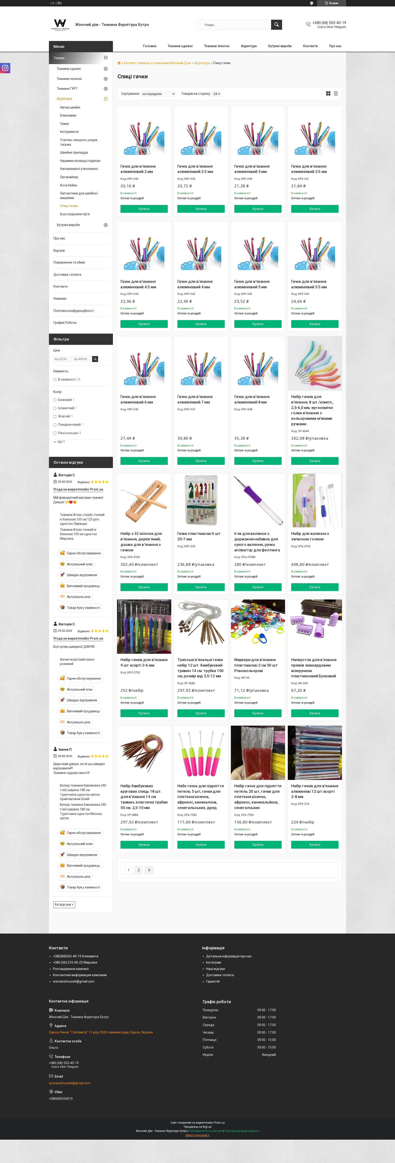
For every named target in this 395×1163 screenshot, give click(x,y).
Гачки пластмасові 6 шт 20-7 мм (199, 536)
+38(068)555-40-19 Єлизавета (75, 956)
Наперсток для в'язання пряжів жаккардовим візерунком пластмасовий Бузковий (313, 667)
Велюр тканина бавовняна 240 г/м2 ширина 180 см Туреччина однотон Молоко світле (83, 811)
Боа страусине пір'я (75, 214)
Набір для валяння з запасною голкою (310, 536)
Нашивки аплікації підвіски (80, 161)
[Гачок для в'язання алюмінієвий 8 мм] (258, 363)
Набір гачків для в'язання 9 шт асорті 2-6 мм (144, 662)
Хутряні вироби (280, 46)
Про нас (335, 46)
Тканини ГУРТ (67, 88)
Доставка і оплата (67, 274)
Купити (144, 209)
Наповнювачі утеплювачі (79, 169)
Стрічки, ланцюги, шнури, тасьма (79, 142)
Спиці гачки (69, 206)
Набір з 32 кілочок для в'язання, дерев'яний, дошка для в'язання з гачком (141, 541)
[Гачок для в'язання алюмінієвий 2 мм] (144, 133)
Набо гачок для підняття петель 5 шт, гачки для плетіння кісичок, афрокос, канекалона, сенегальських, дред (200, 797)
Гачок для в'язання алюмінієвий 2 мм (137, 169)
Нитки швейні (70, 107)
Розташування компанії (71, 969)
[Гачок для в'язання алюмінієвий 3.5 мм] (315, 133)
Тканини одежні (180, 46)
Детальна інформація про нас (229, 956)
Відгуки (59, 250)
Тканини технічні (217, 46)
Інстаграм (213, 962)
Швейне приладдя (74, 152)
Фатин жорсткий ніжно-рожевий (77, 662)
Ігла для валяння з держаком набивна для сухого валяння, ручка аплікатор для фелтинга (257, 541)
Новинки (59, 298)
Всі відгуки (63, 904)
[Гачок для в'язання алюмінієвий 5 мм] (258, 248)
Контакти (310, 46)
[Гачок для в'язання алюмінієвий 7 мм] (201, 363)
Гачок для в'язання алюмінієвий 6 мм (137, 399)
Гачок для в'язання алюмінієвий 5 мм (251, 284)
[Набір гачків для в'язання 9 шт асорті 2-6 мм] (144, 626)
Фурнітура (249, 46)
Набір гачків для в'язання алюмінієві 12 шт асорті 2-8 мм (314, 791)
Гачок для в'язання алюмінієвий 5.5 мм (309, 284)
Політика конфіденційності (73, 311)
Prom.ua (219, 1122)
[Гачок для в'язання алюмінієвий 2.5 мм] (201, 133)
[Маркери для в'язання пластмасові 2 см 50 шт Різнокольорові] (258, 626)
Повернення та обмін (69, 262)
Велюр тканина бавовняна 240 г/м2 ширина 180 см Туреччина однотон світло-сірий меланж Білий (83, 792)
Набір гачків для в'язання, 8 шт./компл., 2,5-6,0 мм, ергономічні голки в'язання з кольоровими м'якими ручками (312, 410)
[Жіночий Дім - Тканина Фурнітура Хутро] (60, 24)
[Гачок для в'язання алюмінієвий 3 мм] (258, 133)
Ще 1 (61, 442)
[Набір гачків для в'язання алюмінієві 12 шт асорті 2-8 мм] (315, 753)
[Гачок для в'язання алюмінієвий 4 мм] (201, 248)
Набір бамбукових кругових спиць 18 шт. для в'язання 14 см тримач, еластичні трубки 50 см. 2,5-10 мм (144, 797)
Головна (149, 46)
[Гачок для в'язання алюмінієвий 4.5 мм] (144, 248)
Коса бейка (68, 185)
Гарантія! (213, 981)
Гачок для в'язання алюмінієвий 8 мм (251, 399)
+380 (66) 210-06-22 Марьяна (75, 962)
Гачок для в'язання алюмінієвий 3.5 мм (309, 169)
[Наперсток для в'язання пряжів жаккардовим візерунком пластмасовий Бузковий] (315, 626)
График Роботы (65, 322)
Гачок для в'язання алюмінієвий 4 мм (194, 284)
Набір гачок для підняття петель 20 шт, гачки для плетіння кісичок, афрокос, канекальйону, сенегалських (257, 797)
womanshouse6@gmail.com (73, 981)
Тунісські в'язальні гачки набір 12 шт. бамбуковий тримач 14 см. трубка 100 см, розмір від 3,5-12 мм (200, 667)
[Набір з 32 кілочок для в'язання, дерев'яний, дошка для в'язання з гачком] (144, 500)
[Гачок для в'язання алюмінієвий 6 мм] (144, 363)
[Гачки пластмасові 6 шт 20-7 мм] (201, 500)
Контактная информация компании (80, 975)
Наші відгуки (215, 969)
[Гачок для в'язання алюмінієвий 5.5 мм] (315, 248)
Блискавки (68, 115)
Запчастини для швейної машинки (79, 195)
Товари (58, 58)
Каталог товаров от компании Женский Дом (157, 63)
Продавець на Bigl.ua (197, 1126)
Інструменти (69, 131)
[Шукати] (276, 25)
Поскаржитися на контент (205, 1131)
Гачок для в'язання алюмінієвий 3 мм (251, 169)
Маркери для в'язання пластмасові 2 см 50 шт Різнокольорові (256, 665)
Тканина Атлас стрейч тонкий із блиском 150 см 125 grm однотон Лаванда (82, 519)
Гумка (64, 123)
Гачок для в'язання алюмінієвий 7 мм (194, 399)
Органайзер (69, 177)
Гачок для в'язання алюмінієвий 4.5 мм (138, 284)
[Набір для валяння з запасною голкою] (315, 500)
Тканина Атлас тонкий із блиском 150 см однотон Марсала (78, 534)
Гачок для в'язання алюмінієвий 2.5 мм (195, 169)
